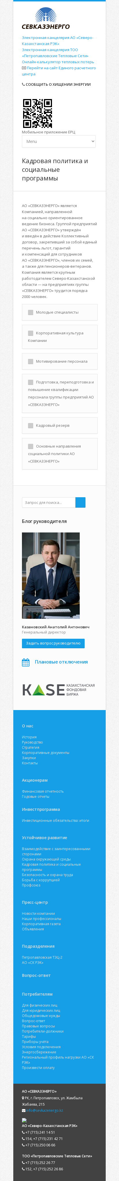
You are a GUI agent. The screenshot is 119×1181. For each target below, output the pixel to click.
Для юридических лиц (41, 1010)
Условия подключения (41, 1046)
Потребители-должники (43, 1031)
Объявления (33, 929)
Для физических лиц (39, 1005)
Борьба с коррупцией (41, 880)
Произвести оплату (38, 1067)
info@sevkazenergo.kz (44, 1110)
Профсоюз (31, 885)
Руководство (32, 742)
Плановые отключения (61, 662)
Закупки (29, 757)
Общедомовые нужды (41, 1015)
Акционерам (35, 780)
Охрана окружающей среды (46, 859)
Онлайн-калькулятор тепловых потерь (58, 61)
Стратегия (30, 747)
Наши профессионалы (41, 918)
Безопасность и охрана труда (47, 874)
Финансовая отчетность (43, 791)
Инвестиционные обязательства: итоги (55, 820)
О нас (27, 726)
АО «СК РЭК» (32, 962)
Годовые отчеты (35, 796)
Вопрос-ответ (36, 975)
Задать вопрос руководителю (53, 643)
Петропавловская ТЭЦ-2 (42, 957)
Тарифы (29, 1036)
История (29, 737)
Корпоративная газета (41, 923)
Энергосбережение (39, 1052)
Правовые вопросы (38, 1026)
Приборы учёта (35, 1041)
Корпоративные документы (45, 752)
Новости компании (38, 913)
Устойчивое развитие (44, 837)
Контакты (30, 763)
